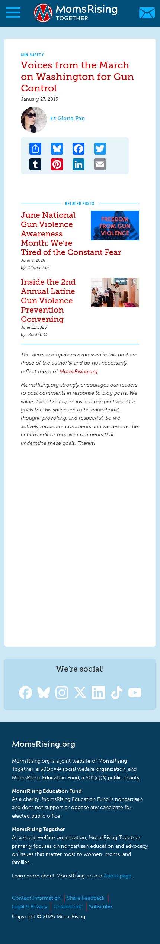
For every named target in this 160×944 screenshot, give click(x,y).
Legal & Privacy (29, 906)
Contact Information (36, 898)
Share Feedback (86, 898)
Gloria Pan (71, 118)
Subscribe (100, 906)
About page (117, 876)
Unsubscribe (68, 906)
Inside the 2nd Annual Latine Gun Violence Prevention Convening (48, 300)
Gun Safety (32, 55)
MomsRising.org (76, 13)
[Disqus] (80, 546)
